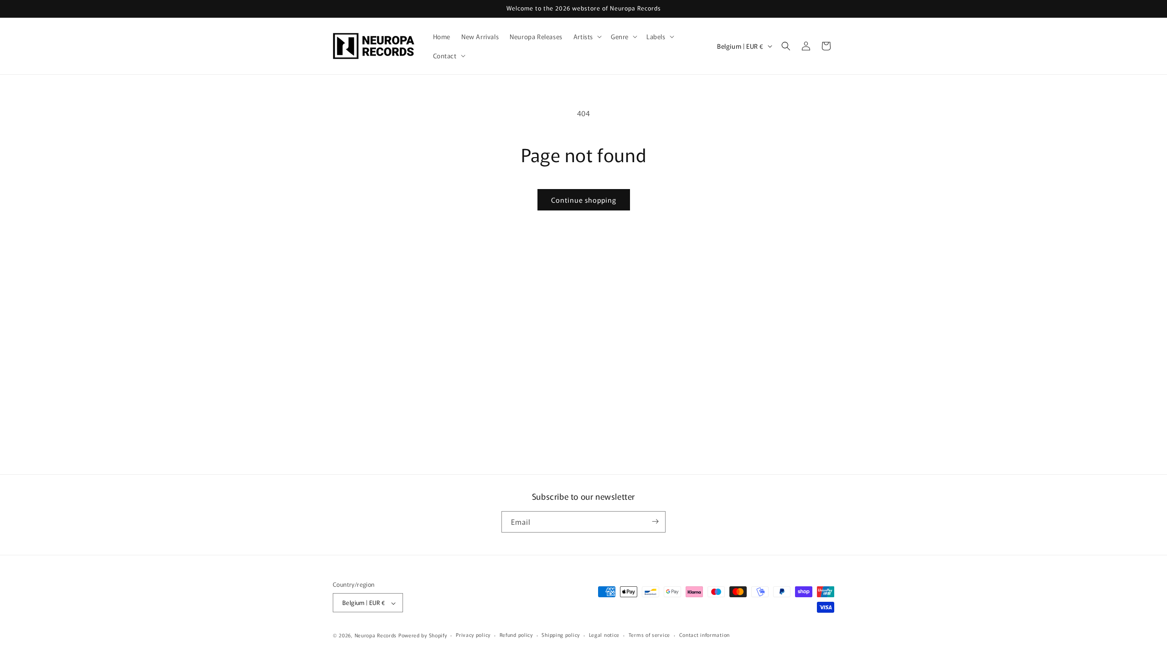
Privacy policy (473, 634)
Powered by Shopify (422, 635)
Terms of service (649, 634)
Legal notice (604, 634)
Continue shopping (583, 200)
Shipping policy (561, 634)
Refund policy (516, 634)
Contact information (704, 634)
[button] (586, 36)
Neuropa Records (376, 635)
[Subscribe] (655, 521)
